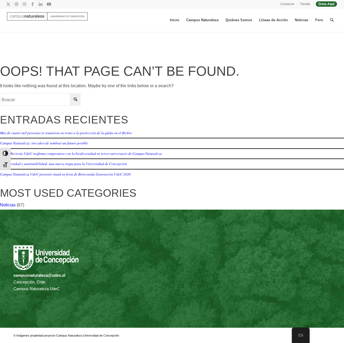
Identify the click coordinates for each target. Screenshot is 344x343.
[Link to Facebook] (33, 4)
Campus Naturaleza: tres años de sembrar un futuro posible (44, 142)
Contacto (287, 4)
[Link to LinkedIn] (41, 4)
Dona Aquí (326, 4)
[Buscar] (332, 20)
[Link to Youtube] (49, 4)
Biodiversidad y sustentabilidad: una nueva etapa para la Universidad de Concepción (63, 163)
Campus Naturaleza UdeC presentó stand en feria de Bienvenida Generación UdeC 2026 (65, 174)
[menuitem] (287, 4)
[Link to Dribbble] (16, 4)
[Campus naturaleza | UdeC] (47, 20)
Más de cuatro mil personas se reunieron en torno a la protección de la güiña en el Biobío (66, 132)
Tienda (305, 4)
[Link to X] (8, 4)
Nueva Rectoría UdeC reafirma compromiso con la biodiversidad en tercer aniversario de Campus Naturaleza (81, 153)
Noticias (8, 205)
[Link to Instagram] (24, 4)
